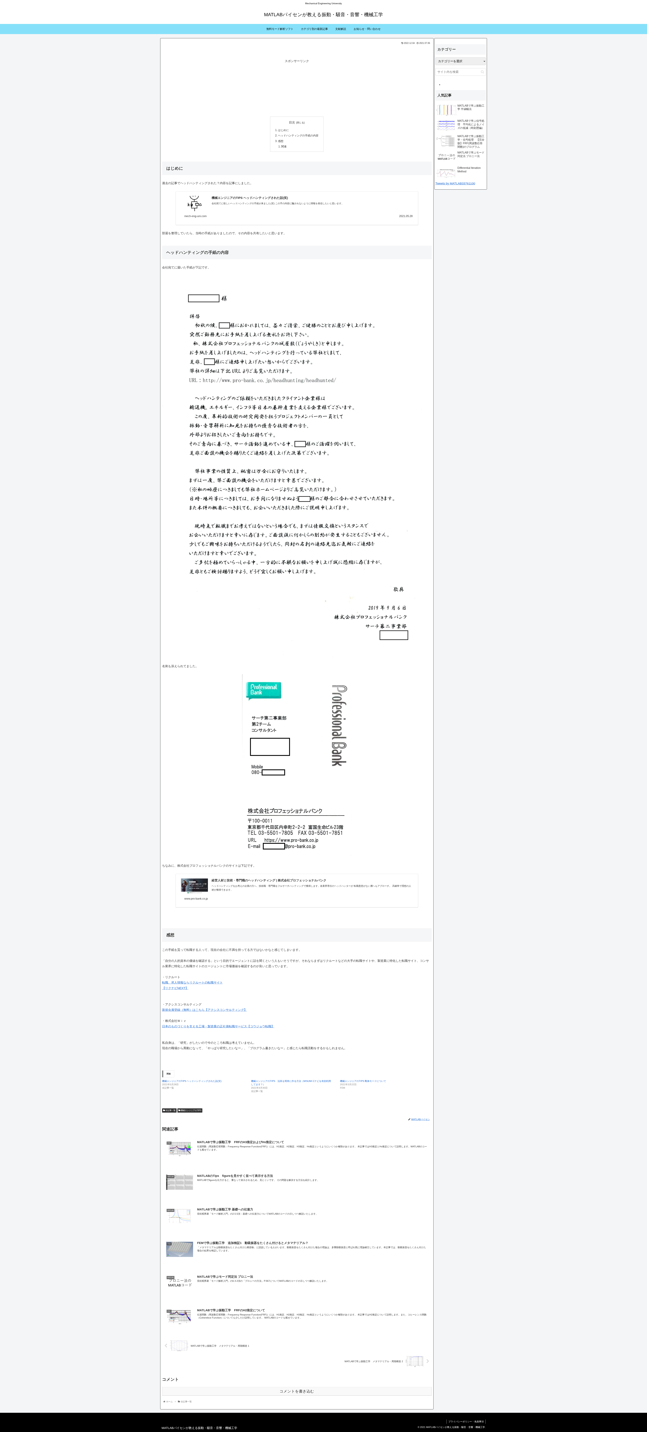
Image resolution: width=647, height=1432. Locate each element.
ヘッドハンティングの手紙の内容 (298, 135)
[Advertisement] (297, 87)
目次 (292, 122)
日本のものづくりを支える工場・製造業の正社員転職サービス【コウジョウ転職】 (218, 1026)
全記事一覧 (170, 1110)
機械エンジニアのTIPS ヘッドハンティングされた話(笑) (192, 1081)
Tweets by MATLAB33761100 (455, 183)
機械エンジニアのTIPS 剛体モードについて (363, 1081)
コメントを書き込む (297, 1391)
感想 (280, 141)
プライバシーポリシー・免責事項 (466, 1421)
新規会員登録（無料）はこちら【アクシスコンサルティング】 (204, 1010)
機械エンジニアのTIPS (190, 1110)
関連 (284, 146)
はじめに (283, 130)
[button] (482, 72)
